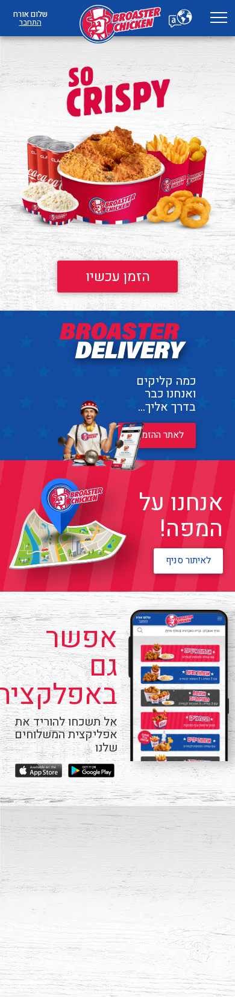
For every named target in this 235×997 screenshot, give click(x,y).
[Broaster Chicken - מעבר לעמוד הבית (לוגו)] (117, 18)
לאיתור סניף (188, 561)
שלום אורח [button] (30, 18)
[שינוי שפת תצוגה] (181, 18)
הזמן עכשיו (118, 276)
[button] (218, 18)
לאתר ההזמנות (157, 435)
